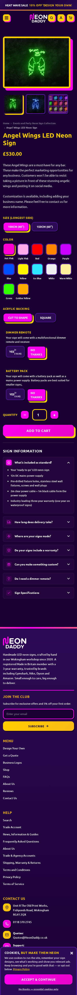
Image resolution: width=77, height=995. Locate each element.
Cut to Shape (18, 317)
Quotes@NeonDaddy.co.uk (30, 937)
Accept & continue (38, 979)
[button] (38, 462)
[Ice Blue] (37, 269)
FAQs (6, 777)
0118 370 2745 (22, 922)
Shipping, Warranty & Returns (21, 863)
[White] (51, 269)
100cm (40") (16, 226)
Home (6, 123)
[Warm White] (66, 269)
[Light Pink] (23, 249)
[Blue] (9, 269)
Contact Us (10, 798)
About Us (9, 784)
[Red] (37, 249)
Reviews (8, 791)
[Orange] (51, 249)
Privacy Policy (12, 877)
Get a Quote (10, 755)
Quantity (10, 414)
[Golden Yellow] (23, 289)
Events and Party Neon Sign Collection (34, 123)
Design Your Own (14, 748)
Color (8, 239)
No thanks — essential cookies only (38, 989)
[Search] (51, 17)
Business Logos (12, 762)
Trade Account (12, 827)
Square (45, 317)
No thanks (36, 352)
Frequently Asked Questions (21, 841)
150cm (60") (45, 226)
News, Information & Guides (20, 834)
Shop (6, 770)
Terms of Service (13, 884)
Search (7, 820)
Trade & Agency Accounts (19, 855)
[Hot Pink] (9, 249)
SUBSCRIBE (36, 726)
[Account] (61, 17)
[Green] (9, 289)
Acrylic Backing (16, 308)
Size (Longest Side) (18, 217)
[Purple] (66, 249)
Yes (15, 351)
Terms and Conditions (16, 870)
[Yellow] (23, 269)
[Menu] (6, 17)
